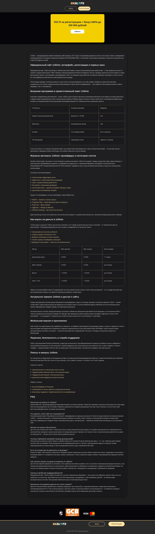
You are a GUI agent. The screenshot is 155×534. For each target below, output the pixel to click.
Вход (71, 9)
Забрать (77, 31)
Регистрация (84, 9)
